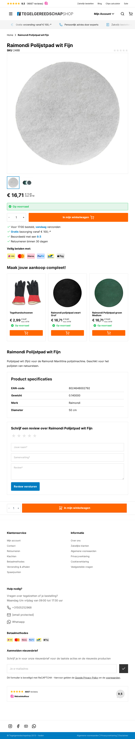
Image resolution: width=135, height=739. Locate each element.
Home (10, 35)
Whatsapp (18, 621)
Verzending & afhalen (18, 566)
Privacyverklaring (80, 556)
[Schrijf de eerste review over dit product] (120, 50)
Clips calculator (113, 3)
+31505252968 (22, 607)
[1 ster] (13, 435)
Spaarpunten (14, 572)
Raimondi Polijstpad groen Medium (107, 314)
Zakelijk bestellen (85, 3)
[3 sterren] (24, 435)
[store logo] (45, 13)
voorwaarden (113, 677)
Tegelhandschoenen (21, 312)
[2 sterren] (19, 435)
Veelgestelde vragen (82, 566)
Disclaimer (123, 735)
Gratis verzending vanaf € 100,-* (30, 24)
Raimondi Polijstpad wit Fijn (33, 35)
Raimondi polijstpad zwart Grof (66, 314)
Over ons (76, 540)
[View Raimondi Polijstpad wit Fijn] (13, 182)
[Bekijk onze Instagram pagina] (10, 726)
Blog (100, 3)
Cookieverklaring (80, 561)
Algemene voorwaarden (83, 551)
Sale (126, 3)
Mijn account (14, 540)
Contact (11, 545)
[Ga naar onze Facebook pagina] (18, 726)
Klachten (11, 556)
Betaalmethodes (15, 561)
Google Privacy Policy (86, 677)
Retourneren (13, 551)
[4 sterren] (29, 435)
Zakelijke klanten (80, 545)
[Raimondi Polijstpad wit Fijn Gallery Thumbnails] (20, 182)
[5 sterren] (34, 435)
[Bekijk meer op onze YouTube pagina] (26, 726)
